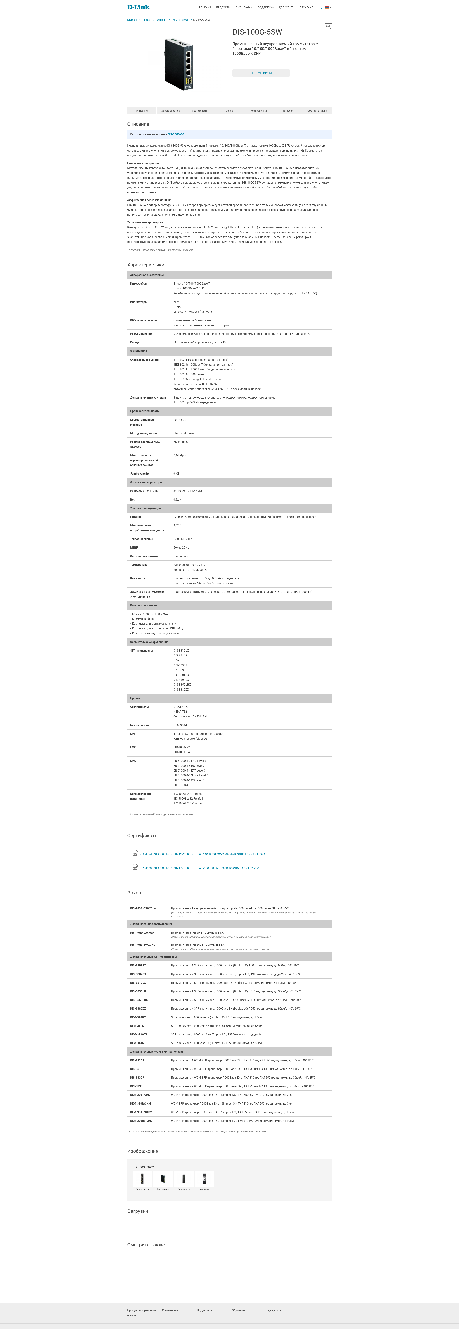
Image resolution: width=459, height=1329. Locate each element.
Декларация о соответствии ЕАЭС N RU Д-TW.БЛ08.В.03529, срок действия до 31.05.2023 (200, 868)
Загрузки (287, 110)
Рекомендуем (261, 73)
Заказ (229, 110)
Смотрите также (317, 110)
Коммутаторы (180, 19)
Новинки (131, 1315)
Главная (132, 19)
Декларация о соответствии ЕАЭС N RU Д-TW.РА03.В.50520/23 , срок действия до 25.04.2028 (202, 854)
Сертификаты (200, 110)
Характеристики (171, 110)
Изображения (258, 110)
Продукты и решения (154, 19)
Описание (142, 110)
